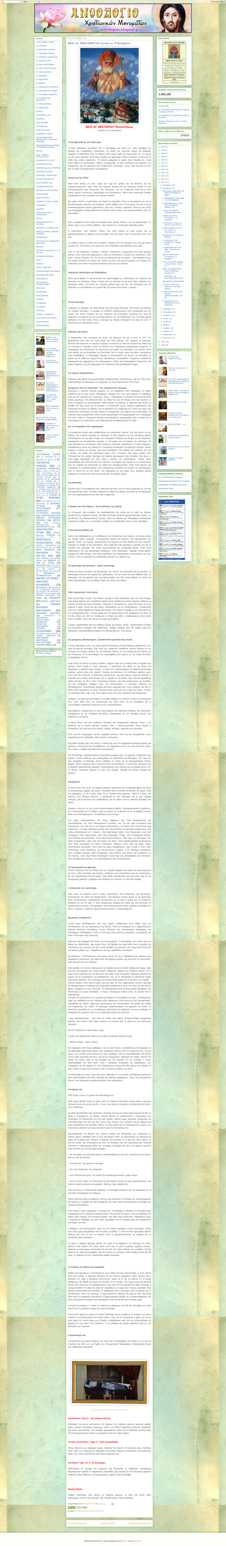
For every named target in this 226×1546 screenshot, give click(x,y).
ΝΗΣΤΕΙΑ (39, 247)
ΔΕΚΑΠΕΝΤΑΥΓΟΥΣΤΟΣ (45, 160)
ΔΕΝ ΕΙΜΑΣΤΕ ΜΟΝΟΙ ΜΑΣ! (173, 281)
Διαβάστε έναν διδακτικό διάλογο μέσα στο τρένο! (52, 339)
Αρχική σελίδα (108, 1523)
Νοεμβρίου (167, 188)
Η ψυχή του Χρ (175, 523)
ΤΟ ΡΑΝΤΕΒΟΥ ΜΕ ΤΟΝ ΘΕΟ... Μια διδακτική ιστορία (172, 250)
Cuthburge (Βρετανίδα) (178, 72)
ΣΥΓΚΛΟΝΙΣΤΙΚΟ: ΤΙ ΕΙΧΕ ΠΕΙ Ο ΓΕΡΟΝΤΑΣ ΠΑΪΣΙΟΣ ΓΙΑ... (172, 205)
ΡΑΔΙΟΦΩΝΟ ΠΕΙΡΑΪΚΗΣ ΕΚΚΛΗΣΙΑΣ (173, 485)
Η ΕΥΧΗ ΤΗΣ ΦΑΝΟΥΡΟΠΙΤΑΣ (52, 361)
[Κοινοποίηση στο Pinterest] (86, 1507)
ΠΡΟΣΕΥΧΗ (40, 288)
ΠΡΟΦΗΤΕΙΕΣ (41, 292)
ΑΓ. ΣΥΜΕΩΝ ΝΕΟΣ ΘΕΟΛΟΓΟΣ (43, 99)
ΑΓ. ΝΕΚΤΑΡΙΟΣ (82, 1511)
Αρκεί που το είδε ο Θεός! (177, 402)
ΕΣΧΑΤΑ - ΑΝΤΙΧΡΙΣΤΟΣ (45, 179)
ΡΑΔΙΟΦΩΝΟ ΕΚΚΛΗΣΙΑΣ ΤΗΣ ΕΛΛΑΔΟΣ (174, 481)
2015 (163, 182)
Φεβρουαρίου (168, 334)
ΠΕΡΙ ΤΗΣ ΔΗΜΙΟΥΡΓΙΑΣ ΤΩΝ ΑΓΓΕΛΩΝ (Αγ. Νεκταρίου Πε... (172, 271)
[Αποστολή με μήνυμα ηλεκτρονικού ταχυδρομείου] (77, 1507)
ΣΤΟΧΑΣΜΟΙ (41, 303)
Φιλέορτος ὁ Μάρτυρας (170, 69)
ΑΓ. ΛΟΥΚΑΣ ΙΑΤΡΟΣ (44, 72)
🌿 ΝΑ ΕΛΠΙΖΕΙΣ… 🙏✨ (177, 424)
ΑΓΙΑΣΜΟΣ (40, 119)
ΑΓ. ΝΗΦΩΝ (40, 83)
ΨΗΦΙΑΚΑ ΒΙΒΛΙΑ (42, 325)
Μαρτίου (166, 331)
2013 (163, 345)
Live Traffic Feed (171, 502)
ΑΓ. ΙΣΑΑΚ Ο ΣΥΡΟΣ (43, 61)
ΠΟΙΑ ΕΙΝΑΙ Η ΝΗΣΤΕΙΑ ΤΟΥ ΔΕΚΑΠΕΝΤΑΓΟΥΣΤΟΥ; (53, 375)
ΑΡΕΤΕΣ (39, 151)
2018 (163, 173)
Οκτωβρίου (167, 309)
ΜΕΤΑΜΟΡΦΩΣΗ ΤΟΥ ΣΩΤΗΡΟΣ (48, 571)
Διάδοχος (181, 69)
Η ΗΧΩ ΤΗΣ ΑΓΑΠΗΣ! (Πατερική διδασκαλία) (172, 211)
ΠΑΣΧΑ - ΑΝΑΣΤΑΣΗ (43, 267)
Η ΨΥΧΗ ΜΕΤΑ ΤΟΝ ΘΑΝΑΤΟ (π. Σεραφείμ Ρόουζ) (172, 242)
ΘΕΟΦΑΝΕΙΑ (41, 205)
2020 (163, 166)
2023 (163, 156)
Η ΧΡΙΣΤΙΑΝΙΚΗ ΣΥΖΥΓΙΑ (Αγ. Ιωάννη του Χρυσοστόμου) (172, 230)
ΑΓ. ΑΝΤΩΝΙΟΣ (41, 46)
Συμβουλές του (176, 555)
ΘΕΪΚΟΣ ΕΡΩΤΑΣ (42, 198)
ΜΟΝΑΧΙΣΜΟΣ (41, 237)
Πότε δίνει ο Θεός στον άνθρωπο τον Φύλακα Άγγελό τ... (172, 286)
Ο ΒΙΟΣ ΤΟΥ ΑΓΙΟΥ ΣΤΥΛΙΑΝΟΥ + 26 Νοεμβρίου (170, 218)
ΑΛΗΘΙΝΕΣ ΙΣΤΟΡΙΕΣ (44, 134)
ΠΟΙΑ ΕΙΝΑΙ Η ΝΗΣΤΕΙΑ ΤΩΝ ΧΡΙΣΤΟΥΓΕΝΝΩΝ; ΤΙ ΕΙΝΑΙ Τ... (173, 193)
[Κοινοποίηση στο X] (82, 1507)
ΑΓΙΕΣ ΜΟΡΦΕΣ (97, 1511)
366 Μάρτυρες (175, 70)
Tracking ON (178, 559)
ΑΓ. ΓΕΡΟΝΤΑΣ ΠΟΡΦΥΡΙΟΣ (47, 57)
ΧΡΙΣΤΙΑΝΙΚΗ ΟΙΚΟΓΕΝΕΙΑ (46, 318)
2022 (163, 160)
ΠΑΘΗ (38, 260)
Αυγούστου (167, 315)
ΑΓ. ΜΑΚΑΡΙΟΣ (41, 76)
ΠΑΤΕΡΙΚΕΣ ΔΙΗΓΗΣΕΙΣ (45, 275)
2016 (163, 179)
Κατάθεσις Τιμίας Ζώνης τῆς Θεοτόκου (174, 63)
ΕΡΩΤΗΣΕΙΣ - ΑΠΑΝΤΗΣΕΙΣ (46, 175)
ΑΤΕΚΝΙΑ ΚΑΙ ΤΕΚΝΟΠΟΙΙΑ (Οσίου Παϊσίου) (178, 436)
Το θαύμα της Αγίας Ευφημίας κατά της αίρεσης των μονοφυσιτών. (178, 415)
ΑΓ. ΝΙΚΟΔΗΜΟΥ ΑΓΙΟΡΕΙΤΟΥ (47, 87)
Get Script (164, 559)
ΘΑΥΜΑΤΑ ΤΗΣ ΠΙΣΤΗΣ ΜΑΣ (47, 190)
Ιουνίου (166, 322)
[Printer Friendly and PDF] (71, 1508)
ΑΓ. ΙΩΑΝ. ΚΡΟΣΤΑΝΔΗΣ (45, 64)
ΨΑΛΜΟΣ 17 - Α (169, 541)
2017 (163, 176)
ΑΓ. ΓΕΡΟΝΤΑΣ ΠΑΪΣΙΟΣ (45, 53)
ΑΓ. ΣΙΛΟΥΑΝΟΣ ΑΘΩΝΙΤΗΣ (46, 94)
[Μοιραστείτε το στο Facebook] (84, 1507)
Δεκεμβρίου (167, 185)
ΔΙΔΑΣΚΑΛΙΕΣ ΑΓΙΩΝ (44, 164)
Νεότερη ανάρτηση (77, 1523)
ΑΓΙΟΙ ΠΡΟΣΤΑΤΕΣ (43, 130)
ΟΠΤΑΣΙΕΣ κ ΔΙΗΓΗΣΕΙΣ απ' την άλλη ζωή (48, 592)
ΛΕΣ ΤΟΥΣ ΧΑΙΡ (169, 507)
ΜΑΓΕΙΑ (39, 218)
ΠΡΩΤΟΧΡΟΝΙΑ (42, 296)
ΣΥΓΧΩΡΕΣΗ (41, 307)
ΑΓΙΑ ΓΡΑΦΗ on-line (43, 115)
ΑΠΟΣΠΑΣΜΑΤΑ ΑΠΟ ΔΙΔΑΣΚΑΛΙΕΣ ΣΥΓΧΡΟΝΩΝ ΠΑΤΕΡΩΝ (46, 139)
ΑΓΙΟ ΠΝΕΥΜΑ (41, 126)
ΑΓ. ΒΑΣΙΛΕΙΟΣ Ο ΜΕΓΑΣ (45, 50)
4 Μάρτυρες (178, 67)
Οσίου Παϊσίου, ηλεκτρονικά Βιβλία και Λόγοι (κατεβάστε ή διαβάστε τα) (179, 392)
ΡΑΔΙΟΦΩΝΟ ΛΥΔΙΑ (166, 489)
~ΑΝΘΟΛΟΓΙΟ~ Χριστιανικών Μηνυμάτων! (168, 535)
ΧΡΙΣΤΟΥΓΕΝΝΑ (42, 322)
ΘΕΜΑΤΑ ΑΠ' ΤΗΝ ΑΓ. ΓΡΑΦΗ (47, 201)
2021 (163, 163)
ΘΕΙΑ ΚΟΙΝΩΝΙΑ (42, 194)
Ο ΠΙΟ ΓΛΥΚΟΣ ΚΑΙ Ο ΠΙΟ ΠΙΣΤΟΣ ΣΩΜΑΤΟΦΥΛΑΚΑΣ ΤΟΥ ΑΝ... (173, 294)
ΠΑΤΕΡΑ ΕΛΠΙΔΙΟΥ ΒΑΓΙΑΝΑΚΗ (48, 271)
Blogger (138, 1541)
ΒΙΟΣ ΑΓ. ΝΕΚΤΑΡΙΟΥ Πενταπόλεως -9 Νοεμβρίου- (171, 257)
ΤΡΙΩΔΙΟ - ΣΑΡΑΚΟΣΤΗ (45, 314)
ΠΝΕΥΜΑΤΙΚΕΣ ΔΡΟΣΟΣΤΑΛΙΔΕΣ (43, 283)
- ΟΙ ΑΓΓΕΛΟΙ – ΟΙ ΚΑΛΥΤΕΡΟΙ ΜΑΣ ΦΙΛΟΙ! (173, 277)
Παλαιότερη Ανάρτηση (140, 1523)
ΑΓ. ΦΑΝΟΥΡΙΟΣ (42, 108)
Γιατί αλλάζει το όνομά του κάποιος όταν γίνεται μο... (173, 224)
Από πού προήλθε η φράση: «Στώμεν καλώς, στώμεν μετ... (173, 264)
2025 (163, 150)
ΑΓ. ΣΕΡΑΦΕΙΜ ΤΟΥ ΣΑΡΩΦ (46, 91)
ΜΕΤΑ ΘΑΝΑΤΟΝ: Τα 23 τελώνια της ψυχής (52, 408)
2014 (163, 342)
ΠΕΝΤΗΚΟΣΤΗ (41, 279)
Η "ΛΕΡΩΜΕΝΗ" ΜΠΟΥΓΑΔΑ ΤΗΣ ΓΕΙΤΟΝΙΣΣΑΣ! (173, 199)
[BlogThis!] (79, 1507)
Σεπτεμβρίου (168, 312)
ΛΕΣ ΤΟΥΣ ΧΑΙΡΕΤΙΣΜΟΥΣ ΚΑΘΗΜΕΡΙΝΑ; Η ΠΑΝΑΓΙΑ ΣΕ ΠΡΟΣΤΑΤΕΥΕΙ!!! (52, 387)
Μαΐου (165, 325)
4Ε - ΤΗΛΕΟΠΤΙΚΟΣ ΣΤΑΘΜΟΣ (170, 477)
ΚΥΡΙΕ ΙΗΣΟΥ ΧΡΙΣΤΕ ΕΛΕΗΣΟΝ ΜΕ (44, 214)
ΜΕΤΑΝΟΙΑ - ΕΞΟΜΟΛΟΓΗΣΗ (47, 228)
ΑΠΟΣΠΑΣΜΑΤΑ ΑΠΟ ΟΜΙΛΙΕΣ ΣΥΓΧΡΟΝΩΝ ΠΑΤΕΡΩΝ (47, 146)
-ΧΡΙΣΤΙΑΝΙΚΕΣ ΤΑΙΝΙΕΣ (45, 42)
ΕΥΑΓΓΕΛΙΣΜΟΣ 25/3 (44, 183)
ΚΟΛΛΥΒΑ (40, 209)
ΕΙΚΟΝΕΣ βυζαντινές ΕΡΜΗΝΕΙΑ (48, 168)
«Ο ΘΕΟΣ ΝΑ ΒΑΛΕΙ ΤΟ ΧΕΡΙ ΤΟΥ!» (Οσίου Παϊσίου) (52, 398)
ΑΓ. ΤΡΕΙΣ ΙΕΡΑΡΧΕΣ (44, 104)
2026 (163, 147)
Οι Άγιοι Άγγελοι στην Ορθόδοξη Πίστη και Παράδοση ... (171, 303)
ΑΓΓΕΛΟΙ (39, 111)
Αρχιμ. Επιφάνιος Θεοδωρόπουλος (42, 156)
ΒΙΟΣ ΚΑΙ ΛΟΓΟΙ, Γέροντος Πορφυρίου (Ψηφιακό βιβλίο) (46, 419)
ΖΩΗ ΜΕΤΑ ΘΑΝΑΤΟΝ (44, 187)
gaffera (124, 1541)
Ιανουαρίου (167, 338)
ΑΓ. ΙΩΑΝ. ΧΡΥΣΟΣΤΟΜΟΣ (46, 68)
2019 (163, 169)
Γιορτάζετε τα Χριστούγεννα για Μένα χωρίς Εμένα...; (52, 426)
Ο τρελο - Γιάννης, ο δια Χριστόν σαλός (52, 437)
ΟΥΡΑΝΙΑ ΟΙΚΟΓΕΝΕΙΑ (44, 256)
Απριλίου (166, 328)
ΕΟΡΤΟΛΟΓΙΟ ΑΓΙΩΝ (44, 172)
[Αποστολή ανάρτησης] (111, 1504)
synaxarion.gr (174, 82)
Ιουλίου (166, 318)
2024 (163, 153)
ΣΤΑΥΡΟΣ (40, 299)
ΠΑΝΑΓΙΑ (39, 264)
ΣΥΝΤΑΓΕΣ (40, 311)
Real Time (171, 559)
